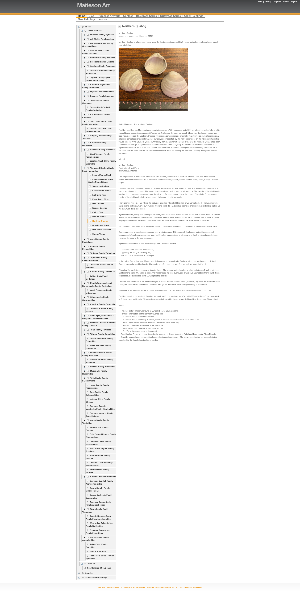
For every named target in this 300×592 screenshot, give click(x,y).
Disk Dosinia (98, 204)
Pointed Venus (99, 217)
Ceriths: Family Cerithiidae (102, 272)
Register (277, 2)
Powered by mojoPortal (157, 587)
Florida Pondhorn (98, 551)
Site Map (101, 587)
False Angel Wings (100, 199)
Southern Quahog (100, 186)
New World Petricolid (101, 230)
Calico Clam (97, 212)
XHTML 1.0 (172, 587)
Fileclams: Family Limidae (102, 62)
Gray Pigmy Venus (100, 225)
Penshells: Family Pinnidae (102, 57)
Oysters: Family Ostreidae (102, 92)
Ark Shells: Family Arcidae (102, 39)
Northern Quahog (100, 221)
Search (286, 2)
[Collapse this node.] (80, 26)
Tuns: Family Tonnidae (100, 330)
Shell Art (91, 563)
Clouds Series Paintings (96, 577)
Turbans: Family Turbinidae (102, 253)
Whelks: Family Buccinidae (102, 367)
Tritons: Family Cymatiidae (102, 334)
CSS (180, 587)
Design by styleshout (193, 587)
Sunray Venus (98, 234)
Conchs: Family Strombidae (103, 477)
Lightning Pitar (99, 195)
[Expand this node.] (85, 34)
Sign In (294, 2)
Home (260, 2)
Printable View (113, 587)
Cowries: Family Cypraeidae (103, 304)
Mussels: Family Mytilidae (102, 35)
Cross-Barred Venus (101, 191)
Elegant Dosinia (99, 208)
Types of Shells (95, 31)
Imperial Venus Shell (101, 175)
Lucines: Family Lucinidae (102, 96)
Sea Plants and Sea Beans (99, 568)
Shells (88, 27)
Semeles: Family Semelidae (102, 150)
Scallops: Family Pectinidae (102, 66)
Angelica (89, 573)
